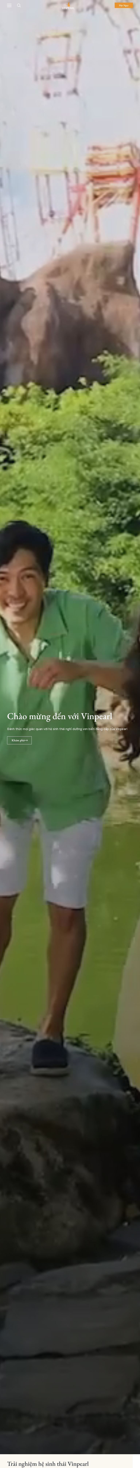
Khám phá (18, 740)
